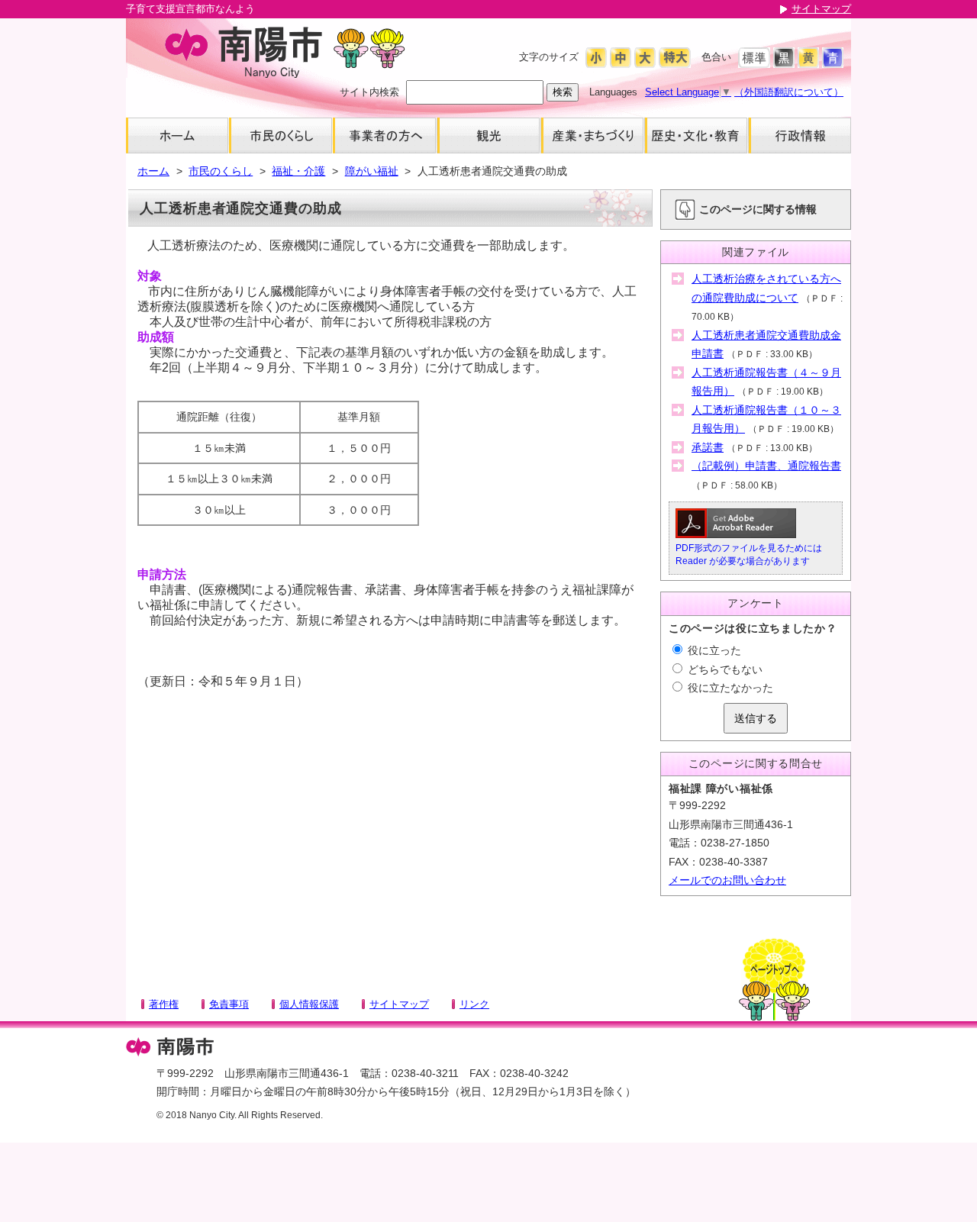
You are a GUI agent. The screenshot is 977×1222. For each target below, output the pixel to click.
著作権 (164, 1004)
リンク (474, 1004)
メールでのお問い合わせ (727, 880)
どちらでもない (724, 669)
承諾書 (708, 447)
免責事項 (229, 1004)
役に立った (713, 650)
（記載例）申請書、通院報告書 (766, 465)
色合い (716, 57)
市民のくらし (221, 171)
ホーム (153, 171)
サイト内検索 (369, 92)
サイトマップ (821, 9)
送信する (755, 718)
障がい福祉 (371, 171)
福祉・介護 (298, 171)
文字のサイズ (549, 57)
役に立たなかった (729, 688)
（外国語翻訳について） (788, 92)
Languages (613, 92)
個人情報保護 (309, 1004)
